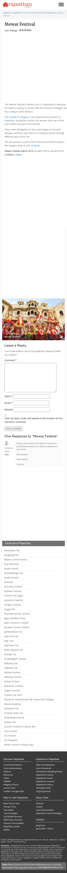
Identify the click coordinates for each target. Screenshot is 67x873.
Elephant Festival (12, 591)
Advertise (53, 839)
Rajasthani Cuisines (45, 781)
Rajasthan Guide (11, 826)
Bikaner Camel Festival (15, 559)
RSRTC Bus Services (13, 819)
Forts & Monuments (13, 768)
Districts (40, 803)
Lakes (6, 778)
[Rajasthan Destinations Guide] (17, 5)
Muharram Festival (13, 686)
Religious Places (11, 784)
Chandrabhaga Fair (13, 573)
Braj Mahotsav (11, 564)
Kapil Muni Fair (11, 645)
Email (8, 402)
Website (9, 409)
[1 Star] (20, 30)
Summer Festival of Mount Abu (20, 726)
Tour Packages (11, 813)
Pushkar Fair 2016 (13, 695)
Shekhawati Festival (14, 717)
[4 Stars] (27, 30)
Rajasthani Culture (45, 774)
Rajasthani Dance (44, 778)
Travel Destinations (13, 764)
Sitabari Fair (10, 722)
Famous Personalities (14, 823)
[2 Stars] (23, 30)
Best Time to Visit (11, 803)
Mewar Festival (11, 681)
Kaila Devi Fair (11, 636)
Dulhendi (8, 582)
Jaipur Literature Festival (16, 623)
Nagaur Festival (12, 690)
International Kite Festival (17, 614)
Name (9, 396)
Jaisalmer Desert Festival (16, 627)
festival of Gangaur (18, 117)
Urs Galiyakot (10, 740)
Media (7, 829)
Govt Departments (45, 810)
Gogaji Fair (9, 609)
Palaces (7, 771)
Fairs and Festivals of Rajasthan (43, 13)
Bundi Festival (11, 568)
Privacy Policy (20, 841)
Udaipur (18, 154)
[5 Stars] (30, 30)
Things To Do (10, 806)
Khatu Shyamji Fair (13, 650)
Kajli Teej (8, 641)
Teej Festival (10, 731)
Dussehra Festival (13, 586)
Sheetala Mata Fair (13, 713)
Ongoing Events (43, 791)
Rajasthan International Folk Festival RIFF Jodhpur (29, 699)
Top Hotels (9, 810)
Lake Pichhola (33, 145)
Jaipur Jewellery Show (14, 618)
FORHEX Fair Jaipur (13, 595)
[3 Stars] (25, 30)
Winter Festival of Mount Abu (19, 744)
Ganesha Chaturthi (13, 600)
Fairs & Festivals (43, 768)
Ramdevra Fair (11, 708)
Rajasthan (7, 13)
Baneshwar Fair (12, 550)
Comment (11, 360)
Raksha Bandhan (12, 704)
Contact (62, 839)
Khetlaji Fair (10, 654)
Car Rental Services (13, 816)
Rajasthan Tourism (21, 13)
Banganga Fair (11, 555)
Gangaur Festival (12, 604)
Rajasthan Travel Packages (49, 813)
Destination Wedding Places (49, 771)
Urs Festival (10, 735)
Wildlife (7, 781)
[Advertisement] (33, 66)
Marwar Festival (12, 672)
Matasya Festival (12, 677)
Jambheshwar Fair (13, 632)
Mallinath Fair (11, 668)
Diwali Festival (11, 577)
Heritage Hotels (43, 787)
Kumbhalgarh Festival (15, 659)
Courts (39, 806)
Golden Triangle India (14, 791)
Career (10, 841)
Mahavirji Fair (11, 663)
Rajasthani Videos (44, 784)
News (3, 841)
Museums (8, 774)
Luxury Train (9, 787)
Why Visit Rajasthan (45, 764)
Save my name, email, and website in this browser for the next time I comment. (33, 420)
